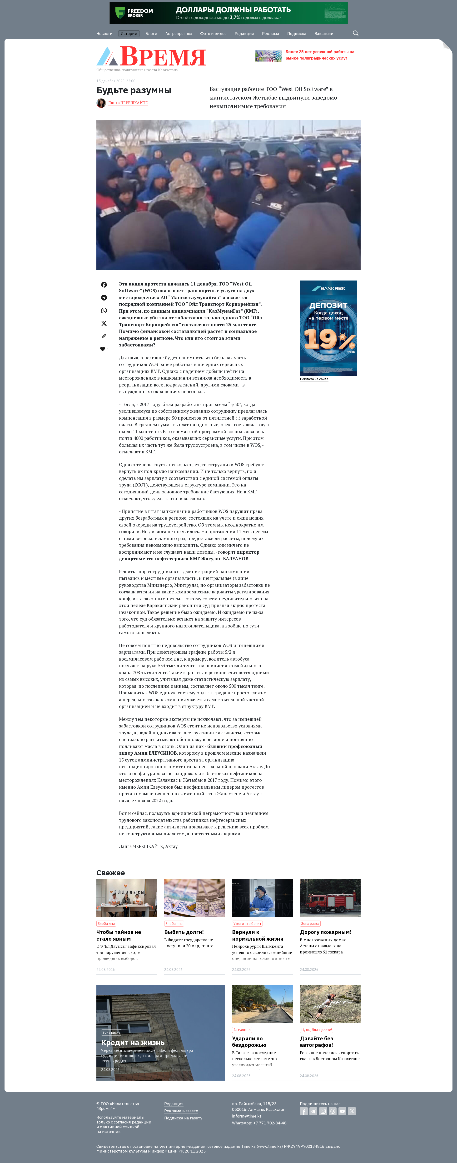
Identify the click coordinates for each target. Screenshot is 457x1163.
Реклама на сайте (314, 379)
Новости (104, 33)
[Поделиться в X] (104, 323)
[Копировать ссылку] (104, 336)
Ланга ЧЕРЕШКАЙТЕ (128, 102)
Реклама (270, 33)
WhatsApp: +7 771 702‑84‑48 (259, 1123)
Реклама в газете (181, 1110)
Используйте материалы (120, 1117)
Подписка (296, 33)
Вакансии (323, 33)
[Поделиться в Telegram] (104, 297)
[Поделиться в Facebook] (104, 285)
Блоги (151, 33)
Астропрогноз (178, 33)
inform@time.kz (247, 1116)
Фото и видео (213, 33)
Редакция (244, 33)
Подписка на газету (183, 1118)
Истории (129, 33)
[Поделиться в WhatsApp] (104, 310)
